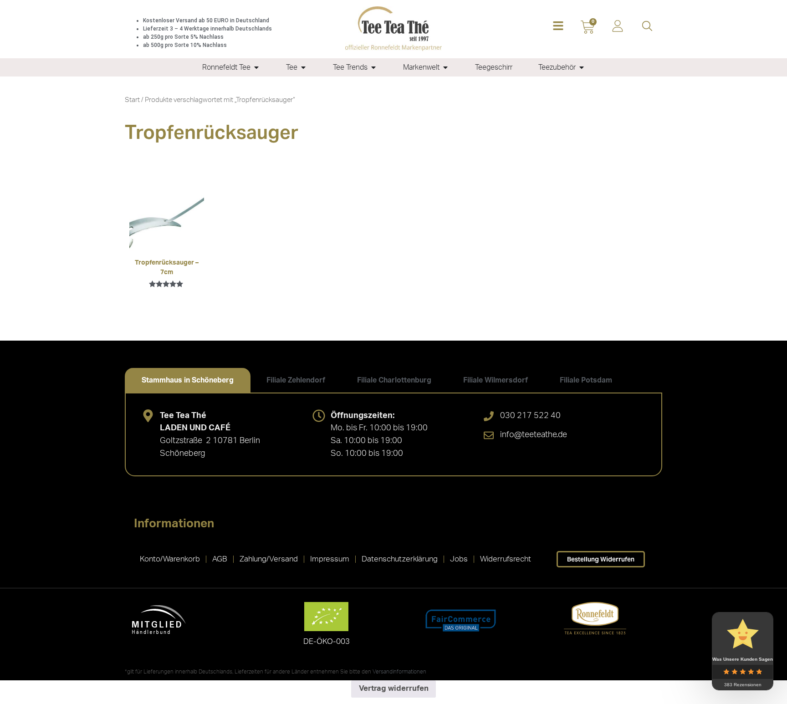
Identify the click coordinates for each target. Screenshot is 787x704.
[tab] (187, 380)
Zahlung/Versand (269, 559)
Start (132, 100)
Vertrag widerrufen (394, 688)
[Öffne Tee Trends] (373, 67)
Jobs (459, 559)
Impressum (329, 559)
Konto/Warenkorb (170, 559)
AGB (219, 559)
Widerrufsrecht (505, 559)
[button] (558, 26)
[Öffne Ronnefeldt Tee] (256, 67)
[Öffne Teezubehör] (581, 67)
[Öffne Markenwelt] (445, 67)
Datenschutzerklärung (400, 559)
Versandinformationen (399, 671)
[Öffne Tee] (303, 67)
